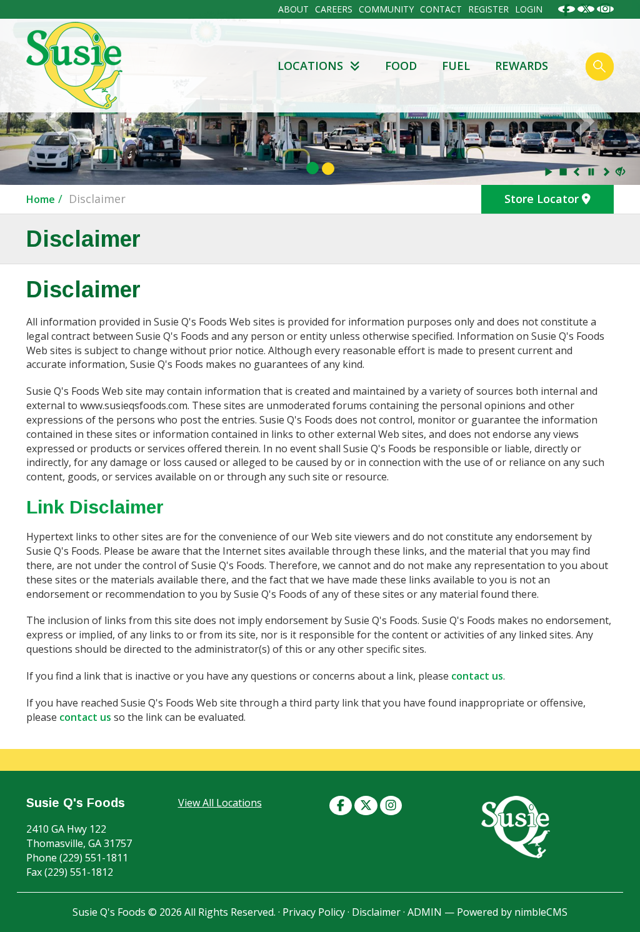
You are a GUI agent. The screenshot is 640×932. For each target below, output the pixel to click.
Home (40, 199)
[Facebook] (566, 8)
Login (528, 9)
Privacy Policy (313, 912)
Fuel (456, 65)
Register (488, 9)
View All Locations (220, 803)
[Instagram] (605, 8)
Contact (441, 9)
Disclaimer (376, 912)
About (293, 9)
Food (401, 65)
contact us (477, 676)
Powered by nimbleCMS (512, 912)
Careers (333, 9)
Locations (312, 65)
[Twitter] (586, 8)
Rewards (521, 65)
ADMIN (425, 912)
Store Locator (543, 198)
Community (386, 9)
